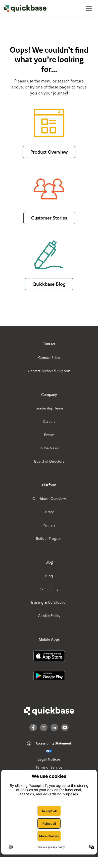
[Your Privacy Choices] (49, 751)
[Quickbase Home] (49, 711)
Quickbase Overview (49, 498)
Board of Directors (49, 461)
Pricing (49, 512)
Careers (49, 421)
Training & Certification (49, 602)
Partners (49, 525)
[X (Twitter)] (43, 727)
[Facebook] (33, 727)
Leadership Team (49, 408)
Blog (49, 576)
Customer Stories (49, 218)
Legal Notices (49, 759)
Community (49, 589)
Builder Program (49, 538)
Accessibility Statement (53, 743)
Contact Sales (49, 357)
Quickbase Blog (49, 284)
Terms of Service (49, 767)
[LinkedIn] (54, 727)
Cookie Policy (49, 615)
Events (49, 435)
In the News (49, 448)
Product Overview (49, 152)
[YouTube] (65, 727)
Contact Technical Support (49, 371)
